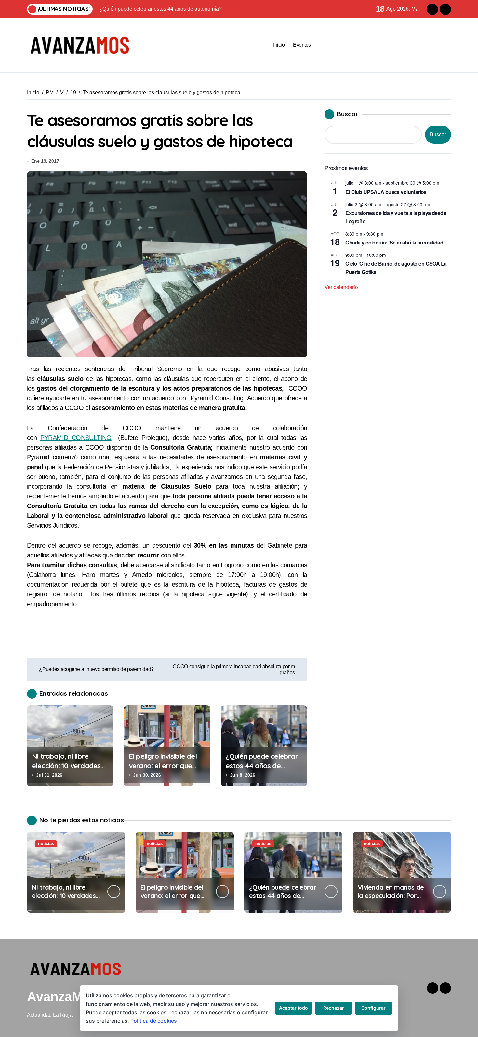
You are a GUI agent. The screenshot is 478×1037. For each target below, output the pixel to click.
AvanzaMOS (64, 997)
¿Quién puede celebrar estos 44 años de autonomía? (262, 765)
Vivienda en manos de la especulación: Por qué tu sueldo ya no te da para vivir (391, 900)
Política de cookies (153, 1021)
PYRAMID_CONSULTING (76, 437)
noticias (46, 843)
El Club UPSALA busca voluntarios (386, 191)
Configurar (373, 1008)
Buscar (348, 114)
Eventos (302, 45)
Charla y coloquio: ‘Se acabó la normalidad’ (394, 242)
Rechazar (333, 1008)
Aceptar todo (293, 1008)
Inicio (279, 45)
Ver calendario (341, 287)
